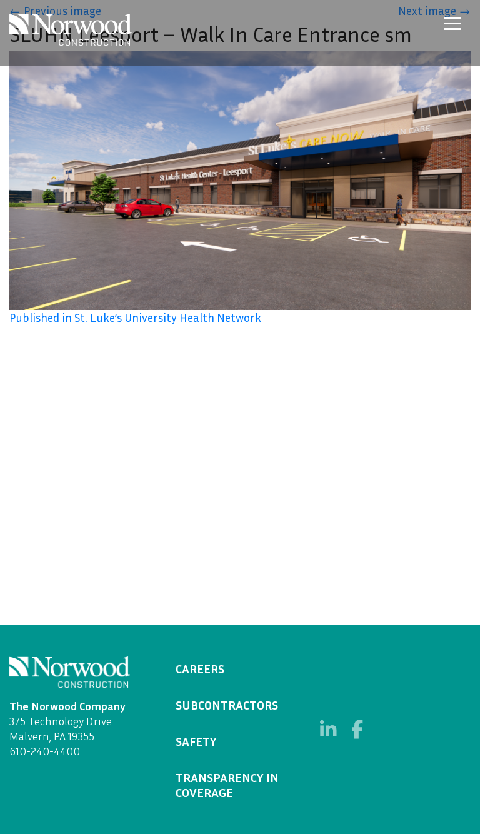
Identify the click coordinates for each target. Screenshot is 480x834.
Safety (196, 740)
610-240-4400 (44, 751)
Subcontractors (227, 704)
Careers (200, 668)
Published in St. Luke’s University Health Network (135, 317)
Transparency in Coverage (227, 785)
